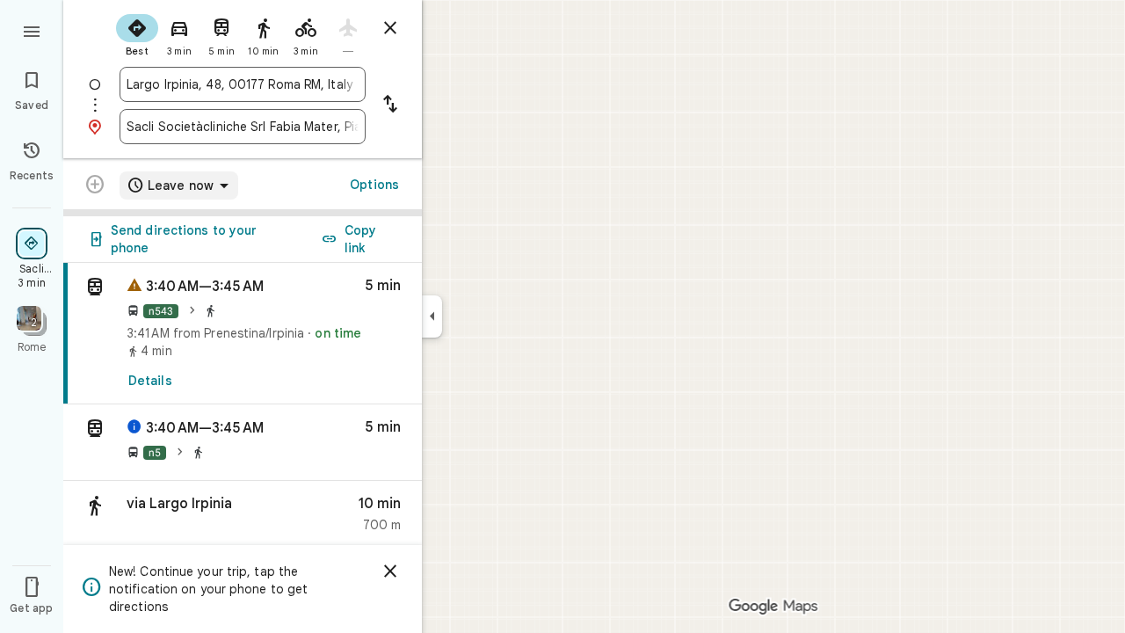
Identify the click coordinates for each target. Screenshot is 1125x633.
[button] (242, 442)
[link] (242, 333)
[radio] (137, 33)
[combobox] (243, 84)
